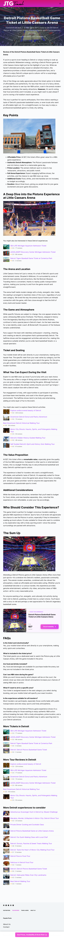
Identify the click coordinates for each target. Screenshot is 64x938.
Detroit (20, 36)
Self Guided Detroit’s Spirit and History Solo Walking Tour (32, 444)
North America (27, 36)
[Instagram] (8, 905)
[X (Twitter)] (6, 905)
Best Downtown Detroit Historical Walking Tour (21, 423)
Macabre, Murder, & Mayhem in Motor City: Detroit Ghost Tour (34, 818)
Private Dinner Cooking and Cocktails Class (27, 825)
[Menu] (60, 3)
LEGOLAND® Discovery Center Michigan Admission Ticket (33, 252)
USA (45, 36)
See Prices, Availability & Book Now (31, 935)
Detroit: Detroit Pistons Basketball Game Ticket (28, 750)
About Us (33, 910)
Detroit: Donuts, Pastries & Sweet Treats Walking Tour (31, 843)
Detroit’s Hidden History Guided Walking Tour (27, 438)
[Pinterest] (10, 905)
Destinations (6, 910)
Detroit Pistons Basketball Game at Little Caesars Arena (32, 831)
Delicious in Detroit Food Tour (21, 862)
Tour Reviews (39, 36)
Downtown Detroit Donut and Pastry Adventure (28, 417)
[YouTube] (13, 905)
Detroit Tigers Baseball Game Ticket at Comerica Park (31, 258)
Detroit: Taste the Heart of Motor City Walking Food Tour (32, 850)
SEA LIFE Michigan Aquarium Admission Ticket (28, 246)
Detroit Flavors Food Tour (20, 856)
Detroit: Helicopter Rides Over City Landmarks (28, 875)
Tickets (33, 36)
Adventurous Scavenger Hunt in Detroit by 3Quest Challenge (34, 812)
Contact (6, 927)
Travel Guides (25, 910)
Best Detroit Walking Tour (20, 881)
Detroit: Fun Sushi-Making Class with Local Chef (29, 837)
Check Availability (48, 626)
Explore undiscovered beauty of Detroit (25, 410)
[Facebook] (3, 905)
